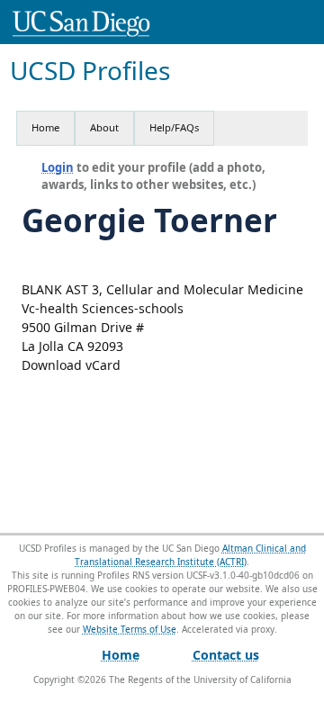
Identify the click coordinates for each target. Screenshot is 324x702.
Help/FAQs (174, 127)
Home (45, 127)
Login (57, 167)
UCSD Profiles (90, 71)
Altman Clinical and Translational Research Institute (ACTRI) (190, 555)
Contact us (226, 654)
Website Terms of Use (129, 629)
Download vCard (71, 365)
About (104, 127)
